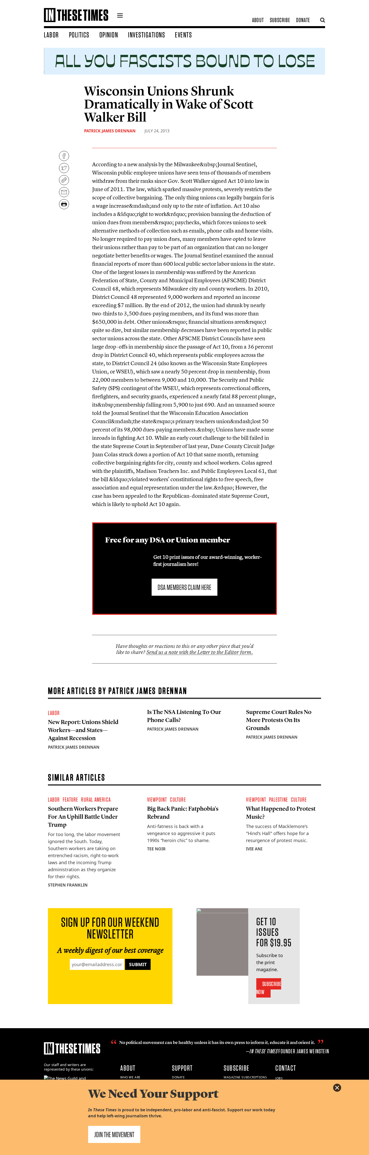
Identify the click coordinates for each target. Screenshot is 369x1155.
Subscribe (280, 20)
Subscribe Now (268, 988)
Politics (79, 34)
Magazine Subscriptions (245, 1077)
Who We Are (130, 1077)
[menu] (120, 16)
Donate (303, 20)
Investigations (146, 34)
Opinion (108, 34)
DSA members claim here (184, 587)
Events (183, 34)
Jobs (279, 1078)
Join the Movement (114, 1134)
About (258, 20)
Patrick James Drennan (110, 131)
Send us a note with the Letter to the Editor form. (199, 652)
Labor (51, 34)
